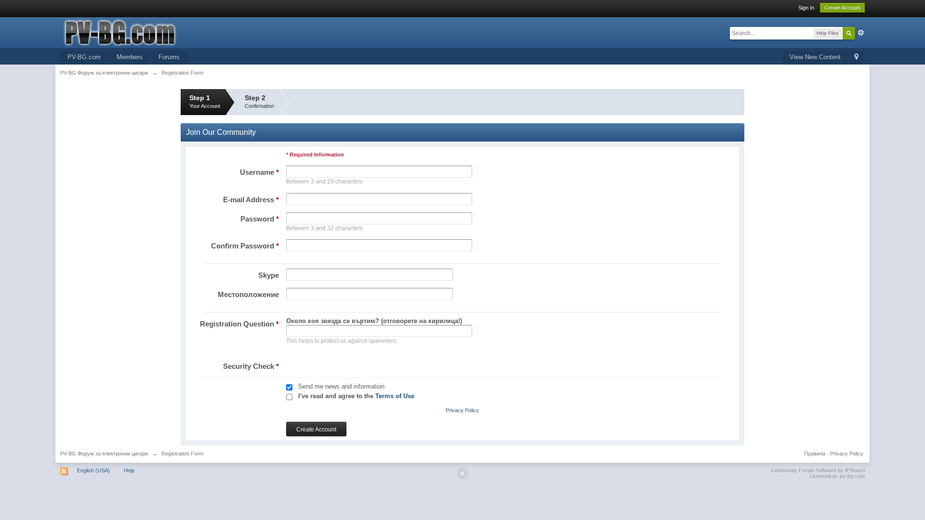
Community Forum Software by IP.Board (818, 470)
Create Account (842, 8)
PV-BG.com (84, 57)
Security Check (251, 366)
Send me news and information (341, 386)
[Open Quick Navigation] (856, 58)
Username (259, 172)
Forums (169, 57)
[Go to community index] (146, 32)
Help (129, 470)
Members (130, 57)
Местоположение (248, 294)
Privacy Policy (462, 410)
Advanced (861, 33)
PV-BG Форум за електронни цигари (104, 453)
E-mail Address (251, 199)
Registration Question (239, 324)
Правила (814, 453)
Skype (268, 275)
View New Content (815, 57)
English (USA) (93, 470)
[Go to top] (462, 473)
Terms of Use (394, 396)
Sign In (806, 8)
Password (259, 219)
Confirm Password (245, 246)
